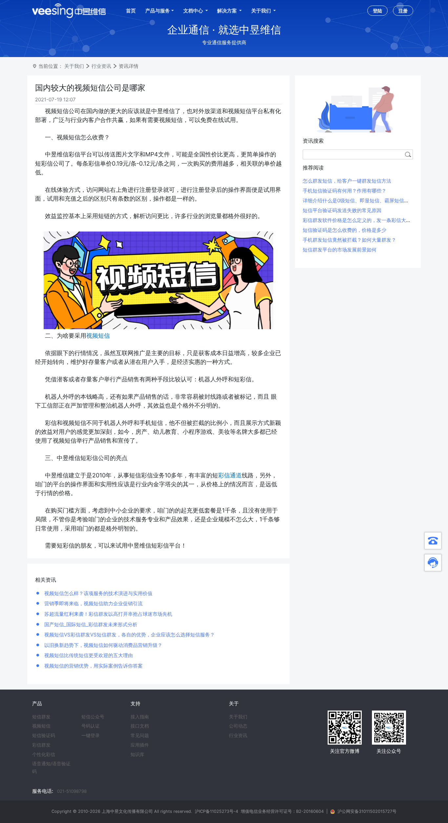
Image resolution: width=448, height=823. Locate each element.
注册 (403, 10)
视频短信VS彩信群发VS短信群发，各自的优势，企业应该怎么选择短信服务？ (129, 635)
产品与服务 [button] (157, 11)
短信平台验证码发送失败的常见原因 (342, 210)
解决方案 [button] (227, 11)
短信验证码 (43, 735)
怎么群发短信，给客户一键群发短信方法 (347, 181)
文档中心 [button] (193, 11)
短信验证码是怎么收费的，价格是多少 (344, 230)
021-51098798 (72, 791)
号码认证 (90, 726)
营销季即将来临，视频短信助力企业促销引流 (93, 603)
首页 (131, 11)
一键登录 (90, 735)
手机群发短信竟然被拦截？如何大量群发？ (349, 240)
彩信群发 (41, 745)
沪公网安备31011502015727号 (367, 811)
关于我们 (74, 66)
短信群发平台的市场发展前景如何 (340, 250)
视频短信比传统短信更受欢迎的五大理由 (88, 655)
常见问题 (140, 735)
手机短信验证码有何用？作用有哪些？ (344, 191)
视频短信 (41, 726)
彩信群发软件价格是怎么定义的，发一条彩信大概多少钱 (364, 220)
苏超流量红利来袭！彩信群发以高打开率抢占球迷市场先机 (107, 614)
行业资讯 (101, 66)
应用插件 (140, 745)
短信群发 (41, 716)
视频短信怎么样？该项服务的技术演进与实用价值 (98, 593)
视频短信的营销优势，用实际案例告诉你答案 (93, 666)
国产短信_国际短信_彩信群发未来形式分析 (90, 624)
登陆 (377, 10)
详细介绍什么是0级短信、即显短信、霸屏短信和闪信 (361, 200)
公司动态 (238, 726)
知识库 (137, 754)
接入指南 (140, 716)
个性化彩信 (43, 754)
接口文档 (140, 726)
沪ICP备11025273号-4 (216, 811)
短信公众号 (92, 716)
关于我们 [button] (261, 11)
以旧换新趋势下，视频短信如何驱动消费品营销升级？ (102, 645)
